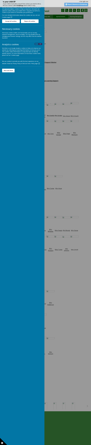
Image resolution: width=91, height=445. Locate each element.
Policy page (34, 63)
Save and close (8, 70)
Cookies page (6, 17)
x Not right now (83, 1)
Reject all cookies (29, 21)
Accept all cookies (11, 21)
